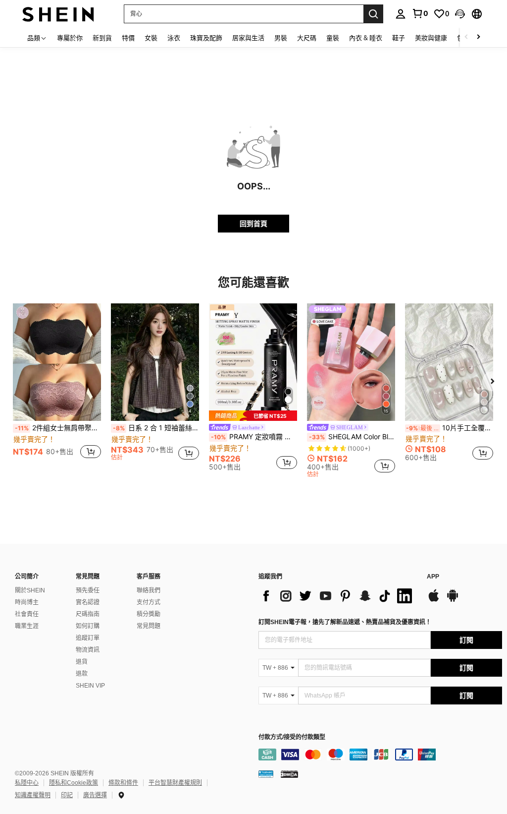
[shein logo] (58, 13)
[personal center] (400, 14)
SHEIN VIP (90, 685)
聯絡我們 (148, 590)
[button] (460, 14)
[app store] (434, 600)
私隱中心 (27, 782)
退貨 (82, 661)
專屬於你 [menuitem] (70, 38)
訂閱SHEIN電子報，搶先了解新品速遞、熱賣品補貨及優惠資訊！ (344, 622)
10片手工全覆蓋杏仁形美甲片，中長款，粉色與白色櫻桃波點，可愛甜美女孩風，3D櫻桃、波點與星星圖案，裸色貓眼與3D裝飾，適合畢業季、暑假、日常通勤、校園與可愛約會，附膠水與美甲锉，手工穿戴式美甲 (449, 428)
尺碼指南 (88, 614)
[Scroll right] (478, 37)
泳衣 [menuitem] (173, 38)
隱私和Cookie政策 (73, 782)
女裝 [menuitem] (151, 38)
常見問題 (148, 626)
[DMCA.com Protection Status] (289, 773)
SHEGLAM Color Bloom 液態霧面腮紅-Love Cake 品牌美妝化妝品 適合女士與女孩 (352, 437)
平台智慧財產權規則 (175, 782)
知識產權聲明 (33, 795)
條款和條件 (123, 782)
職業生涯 (27, 626)
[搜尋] (373, 13)
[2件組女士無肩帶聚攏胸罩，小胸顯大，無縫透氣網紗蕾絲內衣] (57, 362)
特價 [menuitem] (128, 38)
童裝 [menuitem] (332, 38)
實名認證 (88, 602)
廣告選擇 (95, 795)
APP (433, 577)
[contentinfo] (380, 754)
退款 (82, 673)
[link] (419, 13)
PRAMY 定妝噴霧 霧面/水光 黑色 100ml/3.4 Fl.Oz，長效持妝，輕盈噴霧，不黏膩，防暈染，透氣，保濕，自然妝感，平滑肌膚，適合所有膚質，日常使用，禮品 (254, 437)
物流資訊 (88, 649)
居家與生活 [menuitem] (248, 38)
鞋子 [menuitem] (398, 38)
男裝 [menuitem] (280, 38)
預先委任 (88, 590)
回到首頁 (253, 223)
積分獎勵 (148, 614)
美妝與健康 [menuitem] (431, 38)
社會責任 (27, 614)
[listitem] (57, 386)
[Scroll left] (466, 37)
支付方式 (148, 602)
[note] (253, 415)
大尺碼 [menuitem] (306, 38)
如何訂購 (88, 626)
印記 (67, 795)
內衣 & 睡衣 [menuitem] (365, 38)
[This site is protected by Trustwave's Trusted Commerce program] (265, 773)
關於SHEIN (30, 590)
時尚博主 (27, 602)
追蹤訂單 (88, 638)
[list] (337, 595)
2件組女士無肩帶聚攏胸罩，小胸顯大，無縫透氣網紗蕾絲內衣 (58, 428)
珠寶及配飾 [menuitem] (206, 38)
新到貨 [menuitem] (102, 38)
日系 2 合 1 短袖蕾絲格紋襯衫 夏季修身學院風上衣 (156, 428)
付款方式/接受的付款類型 (291, 737)
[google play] (452, 600)
